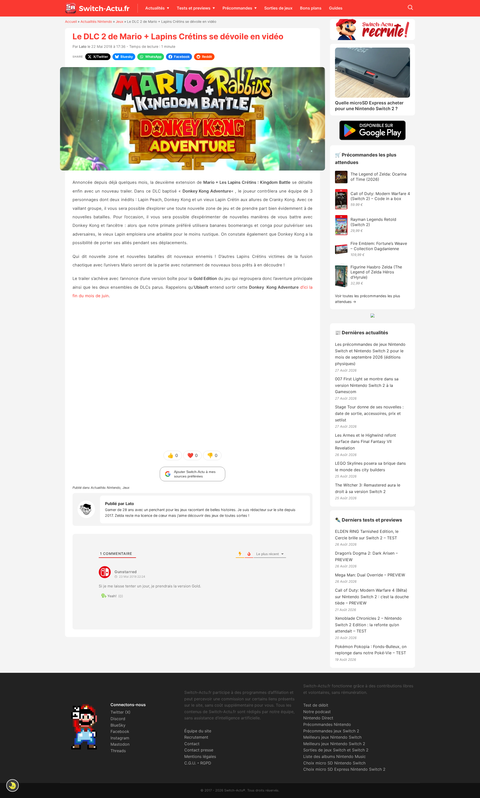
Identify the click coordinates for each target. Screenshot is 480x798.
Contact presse (198, 749)
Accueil (71, 22)
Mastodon (120, 744)
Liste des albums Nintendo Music (334, 756)
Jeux (119, 22)
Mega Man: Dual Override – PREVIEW (370, 574)
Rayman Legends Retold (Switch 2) (373, 222)
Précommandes (237, 8)
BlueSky (118, 725)
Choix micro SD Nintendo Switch (334, 762)
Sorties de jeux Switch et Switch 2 (335, 749)
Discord (117, 718)
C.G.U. (190, 762)
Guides (335, 8)
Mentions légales (200, 756)
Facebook (119, 731)
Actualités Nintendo (96, 22)
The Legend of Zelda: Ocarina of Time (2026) (378, 177)
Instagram (119, 737)
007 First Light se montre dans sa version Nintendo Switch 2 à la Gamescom (366, 385)
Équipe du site (197, 730)
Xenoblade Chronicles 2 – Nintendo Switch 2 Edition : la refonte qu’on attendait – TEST (368, 624)
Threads (118, 750)
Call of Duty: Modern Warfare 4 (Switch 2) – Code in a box (380, 196)
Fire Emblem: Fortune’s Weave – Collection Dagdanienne (378, 246)
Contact (192, 743)
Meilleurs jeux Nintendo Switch (332, 737)
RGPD (205, 762)
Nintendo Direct (318, 717)
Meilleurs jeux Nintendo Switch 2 (334, 743)
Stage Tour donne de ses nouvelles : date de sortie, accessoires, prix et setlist (369, 413)
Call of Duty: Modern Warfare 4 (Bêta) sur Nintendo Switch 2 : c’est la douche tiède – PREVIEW (372, 596)
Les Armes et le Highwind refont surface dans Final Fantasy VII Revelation (365, 441)
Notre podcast (317, 711)
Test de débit (315, 705)
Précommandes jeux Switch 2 (331, 730)
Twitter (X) (120, 712)
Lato (82, 46)
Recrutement (196, 737)
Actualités (155, 8)
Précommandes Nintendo (327, 724)
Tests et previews (193, 8)
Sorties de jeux (278, 8)
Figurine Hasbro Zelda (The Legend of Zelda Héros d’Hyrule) (376, 272)
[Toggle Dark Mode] (12, 785)
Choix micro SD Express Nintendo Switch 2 (344, 769)
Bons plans (311, 8)
